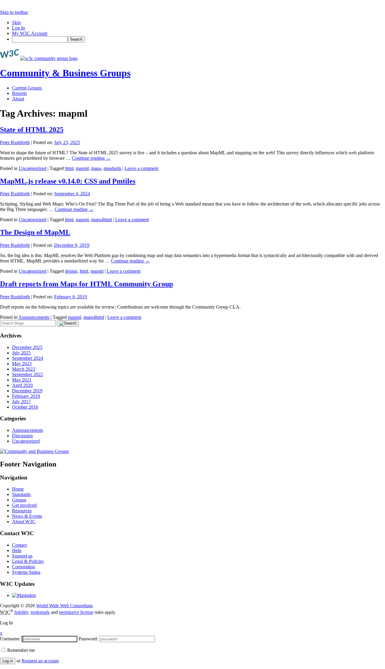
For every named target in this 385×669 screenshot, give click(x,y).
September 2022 (27, 374)
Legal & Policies (28, 561)
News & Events (27, 516)
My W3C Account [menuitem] (29, 33)
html (69, 168)
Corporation (23, 566)
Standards (21, 494)
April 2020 (22, 385)
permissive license (76, 612)
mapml (82, 168)
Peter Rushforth (15, 142)
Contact (19, 545)
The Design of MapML (35, 232)
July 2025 (21, 352)
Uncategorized (32, 168)
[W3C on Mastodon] (24, 595)
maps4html (101, 219)
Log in (7, 661)
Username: (10, 638)
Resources (22, 510)
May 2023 (22, 363)
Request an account (40, 660)
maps (96, 168)
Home (18, 489)
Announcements (33, 317)
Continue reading (91, 158)
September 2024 (27, 358)
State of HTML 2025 (31, 129)
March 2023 (23, 369)
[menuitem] (198, 39)
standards (112, 168)
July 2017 (21, 401)
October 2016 (25, 407)
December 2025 (27, 347)
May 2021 (22, 379)
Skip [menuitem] (16, 22)
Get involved (24, 505)
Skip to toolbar (14, 12)
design (71, 271)
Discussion (22, 435)
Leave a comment (141, 168)
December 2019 (27, 390)
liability (21, 612)
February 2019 (26, 396)
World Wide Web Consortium (64, 605)
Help (16, 550)
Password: (88, 638)
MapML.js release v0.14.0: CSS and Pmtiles (67, 181)
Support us (22, 555)
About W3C (23, 521)
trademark (40, 612)
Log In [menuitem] (18, 27)
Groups (19, 499)
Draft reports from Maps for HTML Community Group (86, 284)
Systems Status (26, 572)
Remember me (20, 650)
